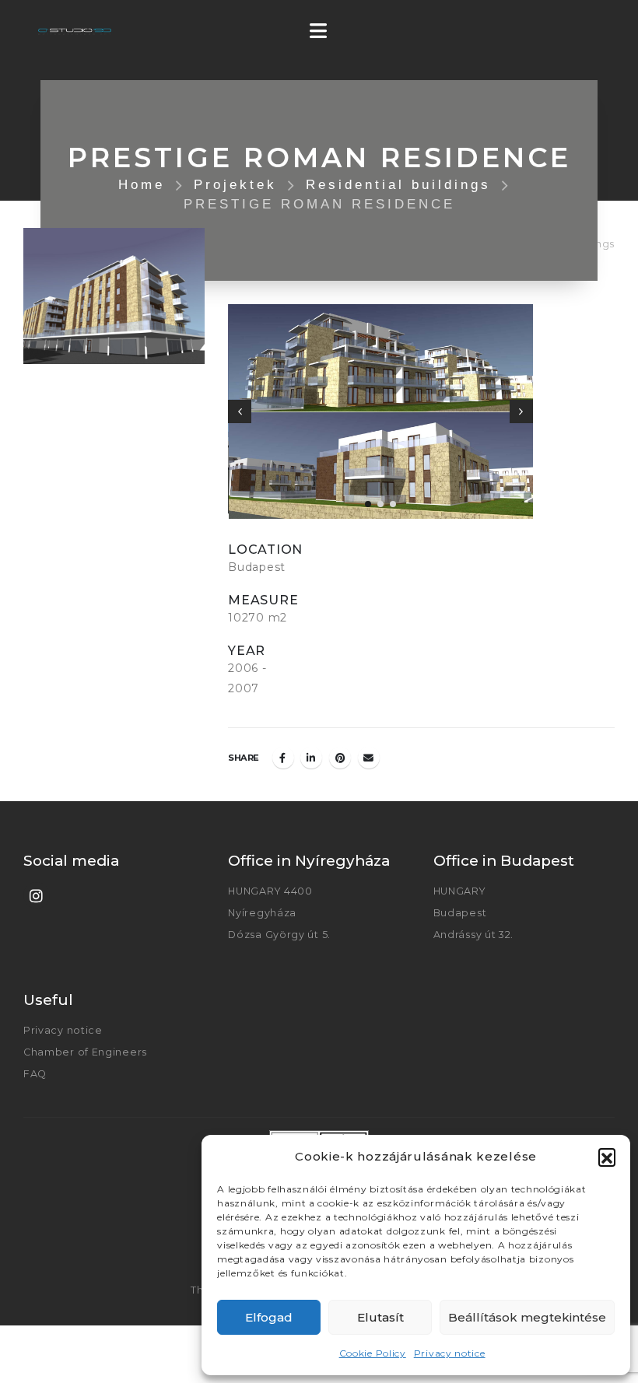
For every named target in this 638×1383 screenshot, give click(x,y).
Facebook (283, 758)
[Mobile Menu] (324, 31)
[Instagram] (36, 895)
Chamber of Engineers (85, 1052)
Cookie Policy (372, 1353)
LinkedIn (311, 758)
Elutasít (380, 1317)
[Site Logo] (74, 31)
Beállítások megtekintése (527, 1317)
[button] (607, 1156)
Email (369, 758)
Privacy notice (450, 1353)
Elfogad (269, 1317)
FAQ (35, 1074)
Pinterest (340, 758)
